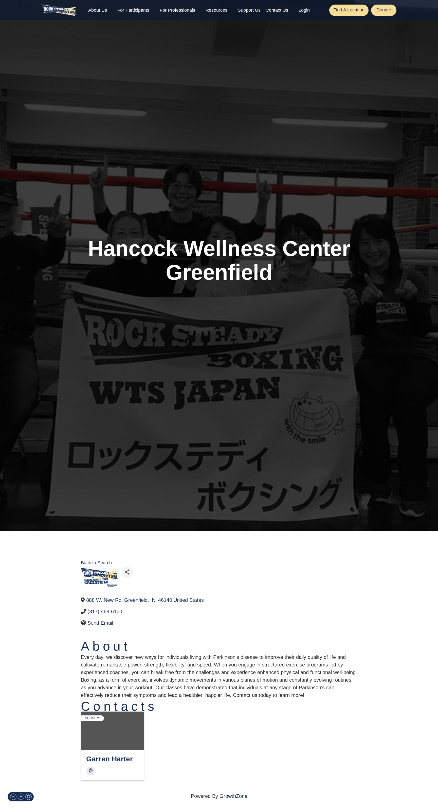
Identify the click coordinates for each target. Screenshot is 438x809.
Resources (216, 10)
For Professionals (177, 10)
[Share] (127, 572)
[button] (13, 797)
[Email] (90, 770)
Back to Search (96, 562)
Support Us (249, 10)
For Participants (133, 10)
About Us (97, 10)
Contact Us (277, 10)
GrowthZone (233, 796)
